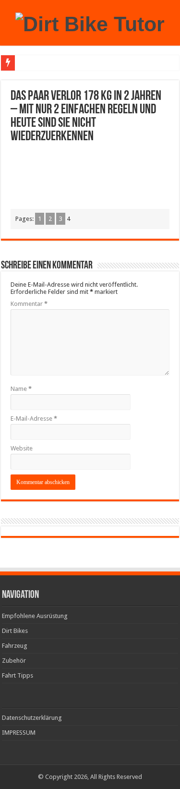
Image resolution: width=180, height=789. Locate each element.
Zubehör (14, 660)
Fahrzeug (14, 645)
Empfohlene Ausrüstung (35, 615)
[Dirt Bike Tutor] (90, 22)
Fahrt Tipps (17, 675)
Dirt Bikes (15, 630)
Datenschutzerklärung (32, 717)
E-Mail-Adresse (34, 418)
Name (21, 388)
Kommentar (29, 303)
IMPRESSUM (19, 732)
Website (22, 448)
